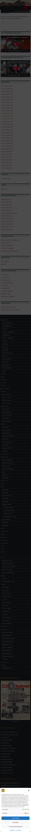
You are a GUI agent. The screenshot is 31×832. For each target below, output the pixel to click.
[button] (28, 790)
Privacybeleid (18, 830)
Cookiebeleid (12, 830)
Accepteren (15, 818)
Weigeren (16, 822)
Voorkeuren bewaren (15, 826)
